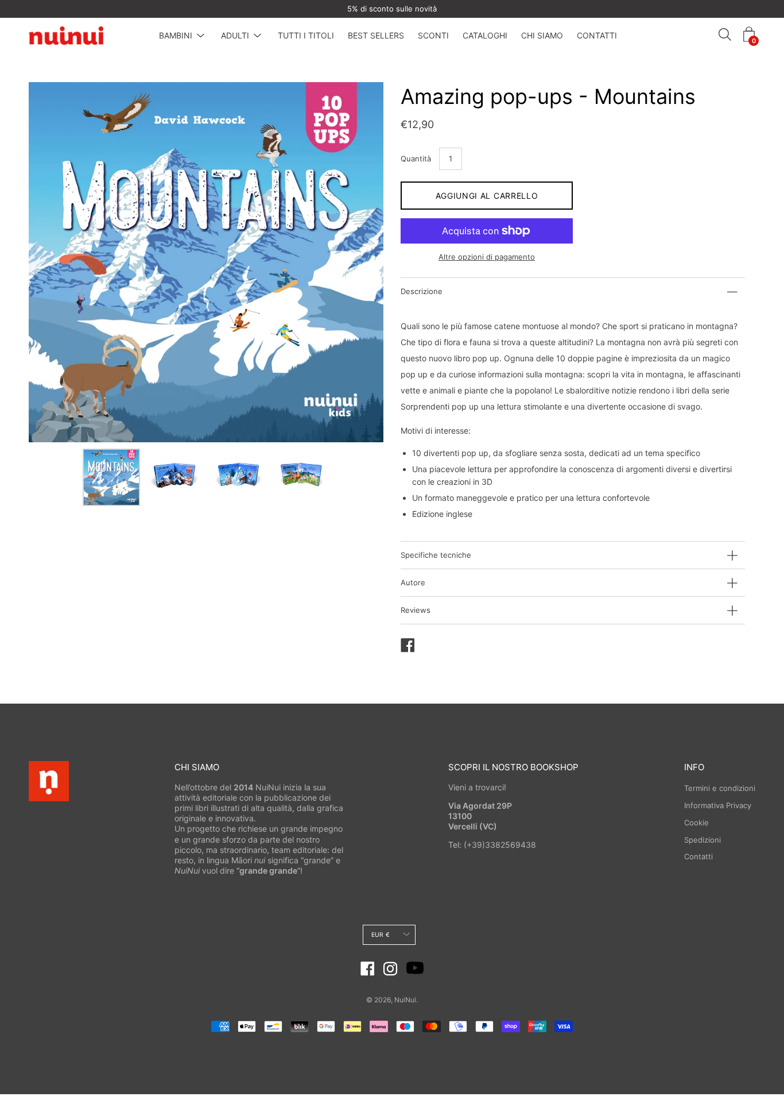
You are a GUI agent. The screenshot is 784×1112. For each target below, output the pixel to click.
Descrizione (422, 291)
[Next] (354, 262)
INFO (694, 767)
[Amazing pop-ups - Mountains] (111, 477)
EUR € (380, 935)
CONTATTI (597, 35)
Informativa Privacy (717, 805)
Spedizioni (702, 839)
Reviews (415, 610)
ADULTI (235, 35)
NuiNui (405, 999)
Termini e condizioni (719, 788)
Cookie (696, 822)
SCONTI (433, 35)
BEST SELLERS (376, 35)
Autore (413, 582)
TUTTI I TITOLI (306, 35)
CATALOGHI (485, 35)
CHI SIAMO (542, 35)
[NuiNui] (66, 35)
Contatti (698, 856)
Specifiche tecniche (436, 554)
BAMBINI (175, 35)
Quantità (416, 158)
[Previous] (57, 262)
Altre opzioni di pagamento (486, 256)
